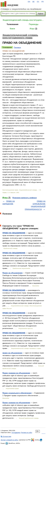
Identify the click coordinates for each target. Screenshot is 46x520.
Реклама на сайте (26, 432)
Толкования (12, 24)
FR (42, 2)
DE (33, 2)
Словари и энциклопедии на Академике (21, 9)
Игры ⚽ (33, 29)
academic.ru (9, 4)
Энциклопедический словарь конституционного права (23, 20)
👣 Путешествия (6, 436)
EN (29, 2)
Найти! (40, 14)
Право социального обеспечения (17, 393)
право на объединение (12, 353)
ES (38, 2)
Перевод (17, 47)
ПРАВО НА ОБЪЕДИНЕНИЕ (13, 233)
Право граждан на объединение (16, 373)
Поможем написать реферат (24, 198)
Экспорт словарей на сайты (9, 440)
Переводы (33, 24)
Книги (12, 29)
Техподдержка (15, 432)
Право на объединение (12, 273)
